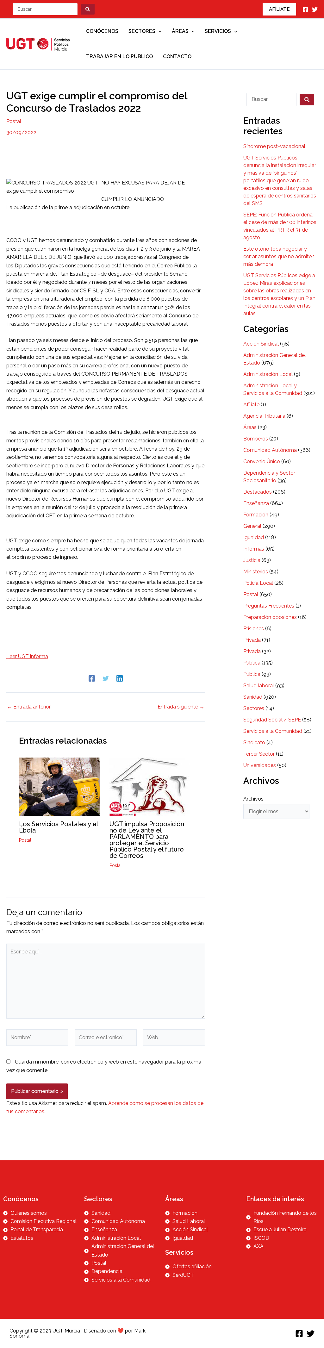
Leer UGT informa (27, 656)
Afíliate (251, 405)
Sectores (141, 31)
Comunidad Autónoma (270, 450)
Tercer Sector (259, 754)
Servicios (218, 31)
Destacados (257, 492)
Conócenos (102, 31)
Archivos (253, 799)
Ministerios (255, 572)
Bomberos (255, 439)
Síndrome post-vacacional (274, 146)
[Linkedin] (119, 678)
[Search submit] (88, 9)
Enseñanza (256, 503)
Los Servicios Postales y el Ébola (58, 827)
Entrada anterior (29, 706)
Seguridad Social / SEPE (272, 720)
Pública (251, 663)
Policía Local (258, 583)
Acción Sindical (261, 344)
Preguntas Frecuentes (268, 606)
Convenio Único (261, 462)
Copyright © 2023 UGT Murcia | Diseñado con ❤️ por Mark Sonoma (77, 1333)
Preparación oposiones (270, 617)
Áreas (180, 31)
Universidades (259, 765)
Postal (13, 121)
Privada (252, 640)
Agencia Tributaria (264, 416)
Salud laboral (258, 686)
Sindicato (254, 743)
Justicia (251, 560)
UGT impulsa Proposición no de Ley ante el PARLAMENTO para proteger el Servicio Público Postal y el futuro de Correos (146, 839)
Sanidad (252, 697)
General (252, 526)
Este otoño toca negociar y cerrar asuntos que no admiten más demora (279, 256)
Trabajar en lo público (119, 56)
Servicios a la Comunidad (272, 731)
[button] (279, 9)
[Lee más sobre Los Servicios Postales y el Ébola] (59, 786)
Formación (255, 515)
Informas (253, 549)
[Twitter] (315, 9)
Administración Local (268, 374)
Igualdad (253, 537)
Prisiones (253, 629)
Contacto (177, 56)
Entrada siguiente (181, 706)
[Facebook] (305, 9)
